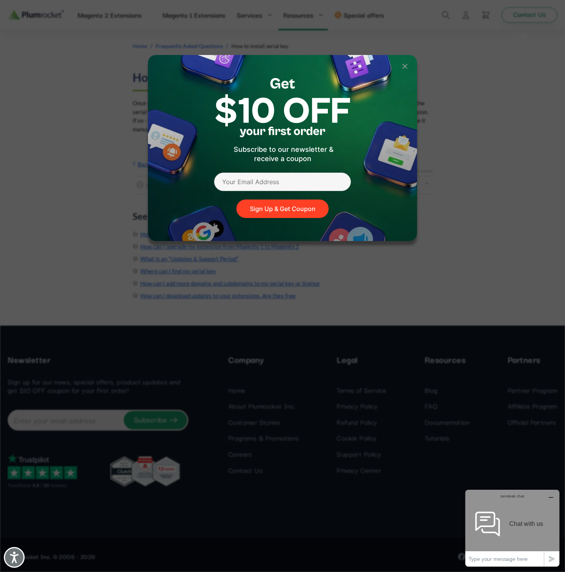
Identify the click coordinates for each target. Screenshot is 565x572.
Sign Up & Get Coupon (283, 209)
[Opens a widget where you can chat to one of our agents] (512, 528)
